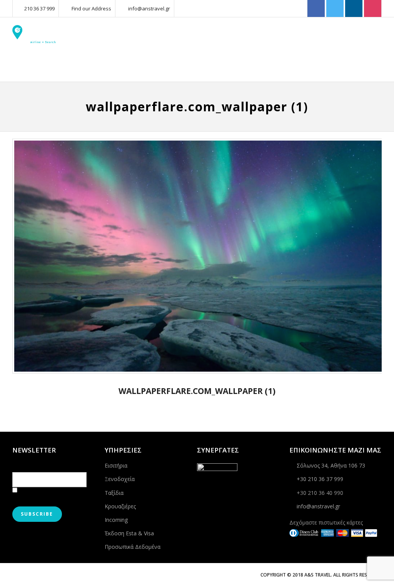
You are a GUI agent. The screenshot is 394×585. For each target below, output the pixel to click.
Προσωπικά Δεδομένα (132, 546)
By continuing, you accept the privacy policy (47, 494)
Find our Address (91, 8)
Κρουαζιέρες (120, 506)
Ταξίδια (114, 492)
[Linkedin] (354, 9)
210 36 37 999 (39, 8)
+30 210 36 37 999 (320, 479)
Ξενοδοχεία (120, 479)
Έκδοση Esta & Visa (129, 533)
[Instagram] (373, 9)
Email (19, 464)
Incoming (116, 519)
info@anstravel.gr (149, 8)
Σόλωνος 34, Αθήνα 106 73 (331, 465)
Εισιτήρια (116, 465)
